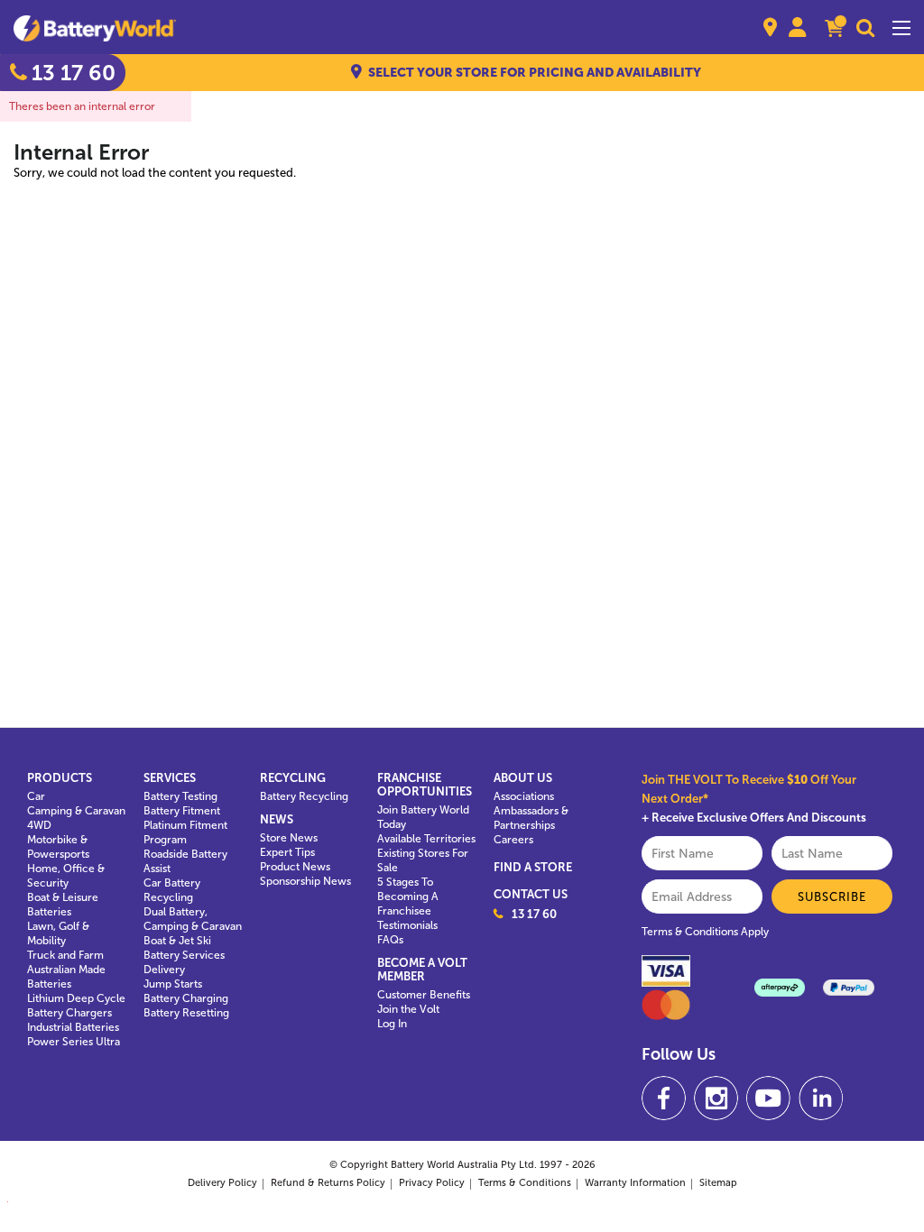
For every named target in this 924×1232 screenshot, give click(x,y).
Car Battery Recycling (171, 890)
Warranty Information (635, 1183)
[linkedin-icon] (821, 1098)
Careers (513, 839)
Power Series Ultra (73, 1041)
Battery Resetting (186, 1013)
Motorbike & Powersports (58, 846)
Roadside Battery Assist (185, 861)
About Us (523, 778)
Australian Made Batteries (66, 976)
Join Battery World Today (423, 817)
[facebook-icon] (664, 1098)
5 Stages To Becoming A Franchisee (408, 896)
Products (59, 778)
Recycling (293, 778)
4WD (39, 825)
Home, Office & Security (66, 875)
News (276, 819)
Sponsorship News (305, 881)
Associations (524, 796)
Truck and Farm (65, 955)
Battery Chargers (69, 1013)
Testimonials (407, 925)
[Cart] (834, 30)
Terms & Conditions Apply (705, 931)
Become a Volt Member (422, 969)
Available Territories (426, 838)
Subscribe (832, 897)
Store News (289, 838)
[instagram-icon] (716, 1098)
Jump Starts (172, 984)
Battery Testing (180, 796)
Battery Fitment (181, 810)
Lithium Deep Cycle (76, 998)
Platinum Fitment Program (185, 832)
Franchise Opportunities (424, 784)
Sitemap (718, 1183)
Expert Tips (287, 852)
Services (169, 778)
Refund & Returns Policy (328, 1183)
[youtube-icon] (768, 1098)
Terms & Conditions (524, 1183)
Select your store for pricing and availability (534, 72)
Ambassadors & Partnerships (531, 818)
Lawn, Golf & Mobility (58, 933)
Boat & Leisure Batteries (62, 904)
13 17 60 (534, 914)
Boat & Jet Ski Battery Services (184, 947)
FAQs (390, 939)
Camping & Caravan (76, 810)
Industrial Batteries (73, 1027)
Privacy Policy (432, 1183)
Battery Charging (185, 998)
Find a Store (533, 867)
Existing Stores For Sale (422, 860)
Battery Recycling (304, 796)
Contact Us (531, 894)
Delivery (164, 969)
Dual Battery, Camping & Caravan (192, 919)
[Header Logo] (95, 27)
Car (36, 796)
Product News (295, 866)
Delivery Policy (222, 1183)
